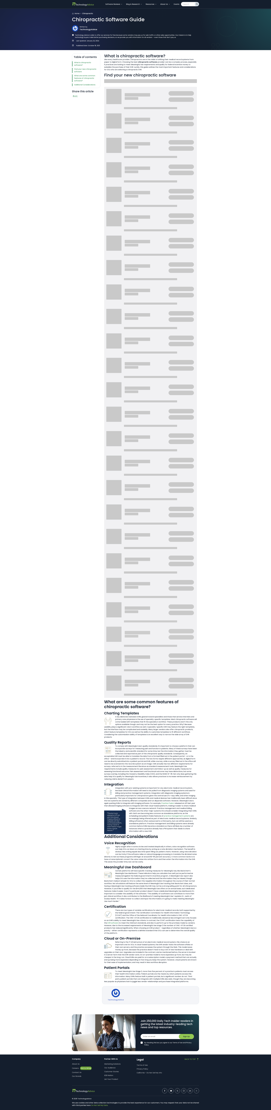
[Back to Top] (192, 1059)
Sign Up (186, 1036)
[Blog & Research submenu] (141, 4)
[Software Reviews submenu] (122, 4)
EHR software (113, 923)
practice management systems (177, 816)
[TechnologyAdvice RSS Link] (196, 1090)
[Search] (197, 4)
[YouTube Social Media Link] (171, 1090)
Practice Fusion (167, 803)
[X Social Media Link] (177, 1090)
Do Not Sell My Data (99, 1105)
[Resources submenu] (156, 4)
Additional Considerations (84, 85)
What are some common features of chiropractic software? (84, 78)
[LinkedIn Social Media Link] (190, 1090)
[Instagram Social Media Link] (183, 1090)
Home (77, 13)
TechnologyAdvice (88, 29)
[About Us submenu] (169, 4)
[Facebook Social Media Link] (164, 1090)
